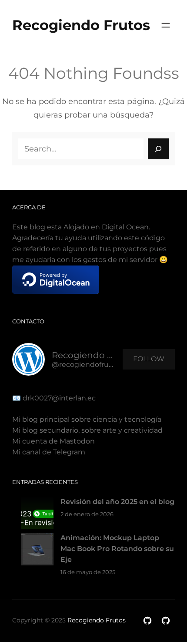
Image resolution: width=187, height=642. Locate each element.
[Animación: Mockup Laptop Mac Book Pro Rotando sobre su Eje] (37, 551)
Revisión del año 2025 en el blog (117, 501)
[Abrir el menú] (166, 25)
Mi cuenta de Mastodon (53, 441)
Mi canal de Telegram (48, 452)
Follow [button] (148, 359)
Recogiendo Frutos (81, 25)
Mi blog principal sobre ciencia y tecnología (86, 419)
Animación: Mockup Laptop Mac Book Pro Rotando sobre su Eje (117, 549)
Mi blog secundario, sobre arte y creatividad (87, 430)
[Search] (158, 148)
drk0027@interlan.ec (58, 398)
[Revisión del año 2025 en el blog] (37, 515)
